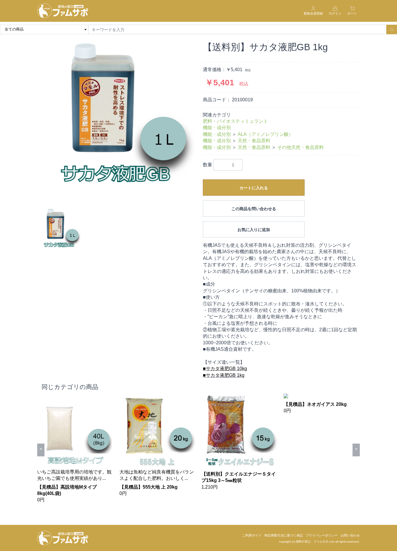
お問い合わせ (350, 535)
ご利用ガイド (252, 535)
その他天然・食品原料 (300, 147)
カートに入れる (253, 188)
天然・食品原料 (254, 140)
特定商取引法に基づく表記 (283, 535)
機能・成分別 (217, 127)
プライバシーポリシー (322, 535)
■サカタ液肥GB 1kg (223, 375)
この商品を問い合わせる (253, 208)
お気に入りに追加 (253, 229)
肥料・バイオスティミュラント (235, 121)
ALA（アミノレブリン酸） (265, 134)
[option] (115, 120)
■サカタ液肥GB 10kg (225, 368)
